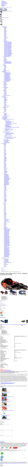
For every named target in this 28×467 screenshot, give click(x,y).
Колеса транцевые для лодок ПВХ (6, 396)
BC (4, 226)
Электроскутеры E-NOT (7, 219)
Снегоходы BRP (6, 264)
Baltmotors (5, 153)
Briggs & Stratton (6, 99)
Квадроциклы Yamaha (6, 229)
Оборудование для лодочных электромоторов (11, 123)
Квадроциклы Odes (6, 256)
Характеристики (2, 326)
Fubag (5, 101)
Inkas (5, 64)
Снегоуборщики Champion (7, 79)
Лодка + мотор (4, 26)
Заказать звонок (3, 7)
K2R (4, 185)
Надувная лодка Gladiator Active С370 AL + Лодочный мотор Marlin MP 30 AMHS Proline (10, 324)
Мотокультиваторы (5, 84)
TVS (4, 201)
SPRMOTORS (6, 227)
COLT (5, 193)
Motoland (5, 160)
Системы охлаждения (6, 142)
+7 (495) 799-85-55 (2, 17)
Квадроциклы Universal (7, 243)
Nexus (5, 206)
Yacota (5, 102)
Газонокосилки (5, 90)
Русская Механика (6, 235)
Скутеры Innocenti (6, 220)
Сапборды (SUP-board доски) (6, 70)
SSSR (5, 167)
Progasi (5, 163)
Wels (4, 148)
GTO (5, 197)
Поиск (10, 7)
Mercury (5, 27)
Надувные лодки (5, 41)
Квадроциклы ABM (6, 244)
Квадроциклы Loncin (6, 248)
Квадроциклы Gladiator (7, 250)
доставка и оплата (1, 13)
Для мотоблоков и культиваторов (9, 138)
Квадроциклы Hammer (7, 254)
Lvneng (5, 221)
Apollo (5, 162)
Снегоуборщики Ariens (7, 81)
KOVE (5, 186)
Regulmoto (5, 214)
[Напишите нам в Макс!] (14, 460)
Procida (5, 194)
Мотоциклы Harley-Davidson (7, 178)
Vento (5, 151)
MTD (5, 88)
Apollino (5, 187)
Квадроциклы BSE (6, 240)
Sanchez (5, 199)
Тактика (5, 66)
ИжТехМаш (5, 190)
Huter (5, 103)
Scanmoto (5, 200)
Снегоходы (4, 258)
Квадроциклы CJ (6, 255)
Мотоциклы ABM (6, 175)
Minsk (5, 159)
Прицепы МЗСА (5, 117)
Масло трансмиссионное (7, 140)
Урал (4, 173)
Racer (5, 204)
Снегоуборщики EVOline (7, 73)
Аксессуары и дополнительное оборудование (8, 119)
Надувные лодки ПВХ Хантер (7, 43)
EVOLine (5, 94)
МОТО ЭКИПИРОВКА (8, 126)
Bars (4, 265)
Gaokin (5, 188)
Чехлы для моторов (4, 419)
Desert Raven (5, 171)
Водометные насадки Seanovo (7, 62)
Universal (5, 216)
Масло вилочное (6, 141)
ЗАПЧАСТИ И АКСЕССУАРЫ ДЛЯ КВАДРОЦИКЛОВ (12, 127)
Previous (0, 292)
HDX (5, 34)
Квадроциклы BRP (6, 234)
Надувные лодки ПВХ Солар (7, 49)
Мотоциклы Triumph (6, 184)
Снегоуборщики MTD (7, 75)
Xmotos (5, 166)
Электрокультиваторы (5, 87)
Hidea (5, 37)
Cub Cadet (5, 91)
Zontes (5, 222)
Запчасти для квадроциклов (9, 134)
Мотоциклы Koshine (6, 179)
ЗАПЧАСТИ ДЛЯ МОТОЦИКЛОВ (10, 133)
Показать (1, 465)
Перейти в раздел (12, 396)
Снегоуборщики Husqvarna (7, 74)
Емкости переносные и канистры (5, 410)
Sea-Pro (5, 29)
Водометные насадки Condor (7, 63)
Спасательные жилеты (8, 122)
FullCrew (5, 192)
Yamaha (5, 28)
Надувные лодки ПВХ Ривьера (8, 42)
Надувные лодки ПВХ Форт (7, 54)
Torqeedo (5, 59)
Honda (5, 93)
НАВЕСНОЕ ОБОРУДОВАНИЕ (9, 129)
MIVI (5, 198)
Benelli (5, 150)
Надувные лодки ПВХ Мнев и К (8, 50)
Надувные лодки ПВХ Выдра (7, 51)
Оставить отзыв (2, 441)
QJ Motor (5, 189)
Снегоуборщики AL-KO (7, 78)
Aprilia (5, 207)
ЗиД (4, 170)
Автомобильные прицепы (5, 2)
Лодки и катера (5, 65)
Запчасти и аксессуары (4, 3)
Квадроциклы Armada (6, 237)
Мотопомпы (4, 107)
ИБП (3, 112)
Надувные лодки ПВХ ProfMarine (8, 53)
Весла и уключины (8, 124)
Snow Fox (5, 263)
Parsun (5, 33)
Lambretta (5, 224)
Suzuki (5, 39)
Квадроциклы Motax (6, 241)
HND (5, 106)
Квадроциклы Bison (6, 232)
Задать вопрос (7, 7)
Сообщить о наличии (2, 442)
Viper (5, 217)
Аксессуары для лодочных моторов (10, 121)
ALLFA (5, 36)
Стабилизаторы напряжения (6, 115)
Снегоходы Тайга (6, 261)
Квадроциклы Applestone (7, 245)
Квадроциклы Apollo (6, 238)
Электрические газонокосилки (6, 95)
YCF (4, 149)
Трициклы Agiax (6, 181)
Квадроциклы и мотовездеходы (6, 228)
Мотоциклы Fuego (6, 177)
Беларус (5, 82)
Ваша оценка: (1, 424)
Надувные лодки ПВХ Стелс (7, 44)
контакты (1, 15)
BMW (5, 154)
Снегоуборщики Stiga (6, 80)
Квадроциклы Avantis (6, 230)
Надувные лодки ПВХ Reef (7, 55)
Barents (5, 67)
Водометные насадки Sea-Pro (7, 61)
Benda (5, 191)
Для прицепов (6, 130)
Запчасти (4, 131)
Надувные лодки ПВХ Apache (7, 47)
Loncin (5, 161)
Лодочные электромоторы (6, 56)
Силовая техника (4, 96)
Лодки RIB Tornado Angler (7, 45)
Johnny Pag (5, 157)
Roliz (5, 165)
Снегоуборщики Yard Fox (7, 72)
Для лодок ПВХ (7, 120)
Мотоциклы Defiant (6, 176)
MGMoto (5, 158)
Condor (5, 32)
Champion (5, 85)
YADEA (5, 225)
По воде (5, 136)
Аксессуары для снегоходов (9, 128)
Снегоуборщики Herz (6, 76)
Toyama (5, 35)
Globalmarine (5, 40)
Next (27, 292)
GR (4, 155)
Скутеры (4, 203)
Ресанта (5, 83)
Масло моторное (6, 139)
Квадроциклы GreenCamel (7, 251)
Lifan (5, 104)
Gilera (5, 209)
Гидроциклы (4, 69)
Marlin (5, 60)
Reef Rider (5, 31)
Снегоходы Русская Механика (7, 262)
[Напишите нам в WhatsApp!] (14, 453)
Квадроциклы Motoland (7, 242)
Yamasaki (5, 169)
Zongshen (5, 100)
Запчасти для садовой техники (8, 137)
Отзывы (1, 328)
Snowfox (5, 266)
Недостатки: (1, 435)
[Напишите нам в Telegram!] (14, 457)
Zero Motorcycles (6, 174)
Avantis (5, 146)
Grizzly (5, 68)
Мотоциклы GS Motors (7, 182)
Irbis (4, 147)
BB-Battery (5, 114)
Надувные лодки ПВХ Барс (7, 52)
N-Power (5, 116)
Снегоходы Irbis (6, 259)
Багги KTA (5, 246)
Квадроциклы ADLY (6, 233)
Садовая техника (4, 1)
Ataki (5, 152)
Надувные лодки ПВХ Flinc (7, 48)
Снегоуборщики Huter (7, 77)
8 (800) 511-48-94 (7, 17)
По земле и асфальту (6, 125)
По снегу (3, 4)
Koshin (5, 110)
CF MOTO (5, 195)
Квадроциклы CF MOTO (7, 236)
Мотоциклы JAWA (6, 183)
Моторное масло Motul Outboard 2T (7, 370)
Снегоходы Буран (6, 260)
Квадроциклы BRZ (6, 249)
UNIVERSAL (6, 168)
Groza (5, 196)
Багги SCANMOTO (6, 252)
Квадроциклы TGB (6, 253)
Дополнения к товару (2, 327)
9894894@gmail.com (7, 449)
